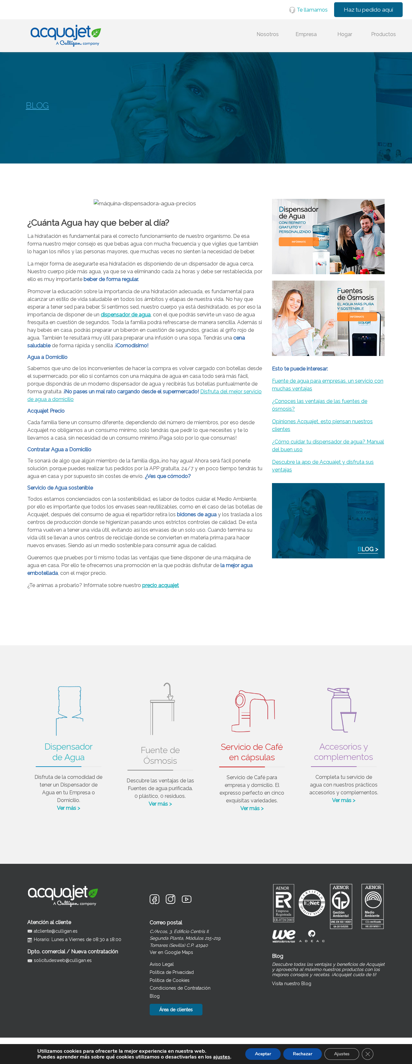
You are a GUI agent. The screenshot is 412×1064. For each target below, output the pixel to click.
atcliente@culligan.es (56, 931)
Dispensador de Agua (68, 752)
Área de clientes (176, 1009)
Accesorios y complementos (343, 752)
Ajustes (342, 1054)
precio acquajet (160, 585)
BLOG (37, 105)
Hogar (344, 34)
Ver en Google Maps (171, 952)
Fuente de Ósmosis (160, 755)
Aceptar (263, 1054)
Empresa (306, 34)
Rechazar (302, 1054)
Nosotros (268, 34)
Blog (155, 996)
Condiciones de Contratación (180, 988)
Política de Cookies (170, 980)
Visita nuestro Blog (291, 983)
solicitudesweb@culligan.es (63, 960)
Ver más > (68, 808)
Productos (383, 34)
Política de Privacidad (172, 972)
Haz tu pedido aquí (368, 9)
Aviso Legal (162, 964)
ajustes (221, 1057)
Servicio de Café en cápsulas (252, 752)
